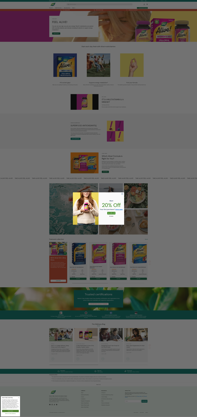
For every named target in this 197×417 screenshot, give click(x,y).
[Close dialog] (122, 194)
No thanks (111, 216)
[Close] (19, 398)
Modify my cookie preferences (10, 413)
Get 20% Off (111, 213)
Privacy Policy (4, 408)
